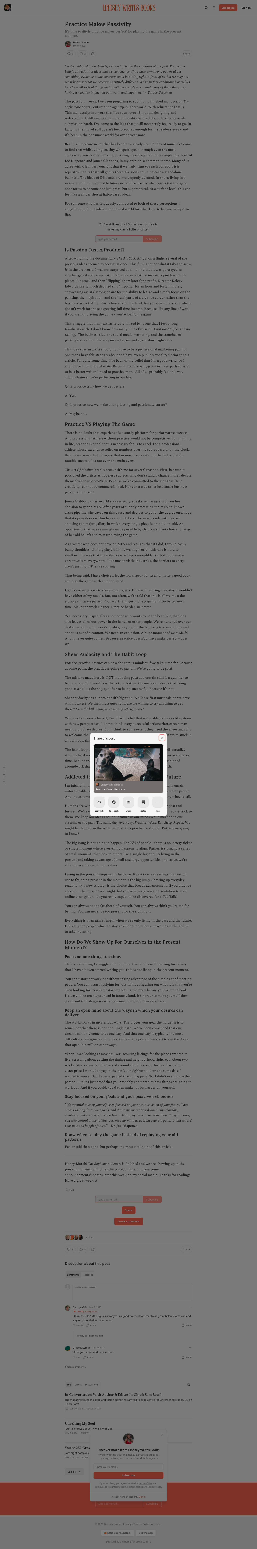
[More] (157, 802)
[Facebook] (113, 802)
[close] (162, 738)
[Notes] (143, 802)
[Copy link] (99, 802)
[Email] (128, 802)
